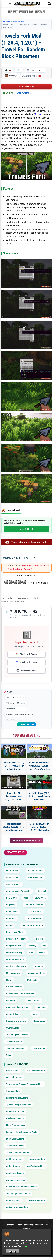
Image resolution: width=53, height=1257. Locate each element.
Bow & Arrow (40, 898)
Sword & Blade (12, 1028)
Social (35, 1014)
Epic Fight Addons (14, 1077)
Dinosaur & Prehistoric (16, 939)
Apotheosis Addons (15, 1173)
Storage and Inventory (16, 1021)
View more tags (26, 724)
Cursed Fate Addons (15, 1111)
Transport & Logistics (15, 1048)
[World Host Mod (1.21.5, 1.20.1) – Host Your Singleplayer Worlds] (13, 812)
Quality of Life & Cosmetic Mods (20, 714)
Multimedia (32, 980)
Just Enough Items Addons (18, 1193)
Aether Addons (13, 1166)
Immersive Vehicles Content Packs (21, 1132)
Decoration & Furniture (32, 925)
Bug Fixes (10, 905)
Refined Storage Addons (17, 1207)
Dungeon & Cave (13, 946)
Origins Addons (13, 1091)
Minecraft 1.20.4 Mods (16, 709)
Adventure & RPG (35, 870)
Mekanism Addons (36, 1200)
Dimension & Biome (15, 932)
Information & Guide (15, 959)
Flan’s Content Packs (15, 1125)
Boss (25, 898)
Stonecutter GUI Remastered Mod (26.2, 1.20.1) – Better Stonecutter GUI (14, 796)
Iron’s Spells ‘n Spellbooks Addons (21, 1187)
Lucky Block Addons (15, 1139)
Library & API (12, 870)
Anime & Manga (35, 877)
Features (8, 93)
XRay (8, 1055)
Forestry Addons (37, 1159)
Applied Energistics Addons (18, 1105)
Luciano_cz (13, 76)
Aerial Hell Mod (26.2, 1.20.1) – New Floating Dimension (39, 796)
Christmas (10, 918)
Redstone (41, 1007)
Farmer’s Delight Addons (17, 1098)
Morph (9, 980)
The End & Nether (14, 1041)
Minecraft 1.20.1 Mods (16, 703)
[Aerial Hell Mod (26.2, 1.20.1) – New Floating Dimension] (39, 782)
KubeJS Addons (13, 1200)
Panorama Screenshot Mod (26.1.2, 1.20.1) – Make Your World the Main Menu (39, 766)
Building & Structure (34, 905)
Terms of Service (25, 1225)
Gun (31, 952)
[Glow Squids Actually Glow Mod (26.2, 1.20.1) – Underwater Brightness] (39, 812)
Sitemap (26, 1228)
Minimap (39, 966)
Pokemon (10, 1000)
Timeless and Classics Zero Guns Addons (24, 1084)
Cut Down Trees (34, 918)
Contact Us (11, 1225)
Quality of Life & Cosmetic (18, 1007)
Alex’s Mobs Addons (36, 1166)
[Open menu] (3, 4)
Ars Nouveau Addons (15, 1180)
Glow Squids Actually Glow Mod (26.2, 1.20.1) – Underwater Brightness (39, 827)
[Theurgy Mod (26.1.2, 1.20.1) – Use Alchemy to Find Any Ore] (13, 751)
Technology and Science (17, 1035)
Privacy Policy (41, 1225)
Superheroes (39, 1021)
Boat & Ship (11, 898)
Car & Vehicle (36, 911)
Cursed (9, 925)
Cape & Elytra (12, 911)
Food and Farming (14, 952)
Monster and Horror (36, 973)
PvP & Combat (33, 1000)
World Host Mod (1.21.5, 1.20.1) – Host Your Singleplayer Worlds (13, 827)
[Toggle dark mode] (10, 3)
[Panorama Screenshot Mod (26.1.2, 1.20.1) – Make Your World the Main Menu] (39, 751)
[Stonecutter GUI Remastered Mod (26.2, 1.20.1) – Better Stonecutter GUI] (13, 782)
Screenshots (23, 93)
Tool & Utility (39, 1048)
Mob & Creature (13, 973)
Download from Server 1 (34, 565)
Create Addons (13, 1070)
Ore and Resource (14, 987)
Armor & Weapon (13, 884)
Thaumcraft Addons (15, 1146)
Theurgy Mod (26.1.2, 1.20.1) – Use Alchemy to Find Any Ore (13, 765)
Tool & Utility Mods (14, 720)
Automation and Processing (18, 891)
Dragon (39, 939)
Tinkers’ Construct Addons (18, 1152)
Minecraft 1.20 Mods (15, 697)
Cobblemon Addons (36, 1070)
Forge (38, 76)
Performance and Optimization (20, 994)
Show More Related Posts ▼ (26, 840)
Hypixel (42, 952)
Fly (44, 946)
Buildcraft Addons (14, 1159)
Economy (32, 946)
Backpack (42, 891)
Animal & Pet (12, 877)
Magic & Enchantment (16, 966)
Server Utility (12, 1014)
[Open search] (49, 4)
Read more (28, 1246)
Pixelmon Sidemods (15, 1118)
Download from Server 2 (20, 569)
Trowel (38, 114)
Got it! (12, 1251)
